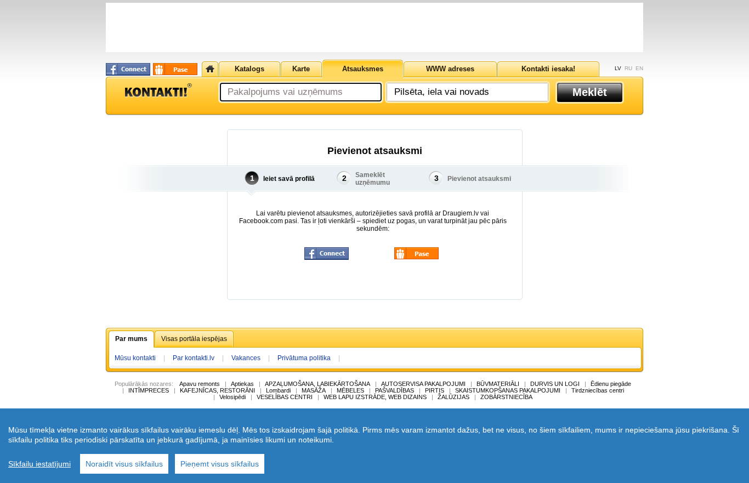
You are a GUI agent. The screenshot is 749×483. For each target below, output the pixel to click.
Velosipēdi (232, 397)
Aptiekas (242, 383)
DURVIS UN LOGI (555, 383)
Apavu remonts (199, 383)
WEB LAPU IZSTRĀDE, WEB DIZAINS (375, 397)
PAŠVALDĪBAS (394, 390)
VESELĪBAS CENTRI (285, 397)
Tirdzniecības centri (597, 390)
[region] (374, 445)
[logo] (158, 90)
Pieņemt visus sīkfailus (219, 463)
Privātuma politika (304, 358)
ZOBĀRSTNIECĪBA (506, 397)
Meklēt (589, 92)
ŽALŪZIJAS (453, 397)
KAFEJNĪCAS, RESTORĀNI (217, 390)
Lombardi (278, 390)
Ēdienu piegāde (611, 383)
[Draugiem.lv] (175, 69)
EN (639, 68)
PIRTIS (434, 390)
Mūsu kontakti (135, 358)
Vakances (245, 358)
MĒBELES (350, 390)
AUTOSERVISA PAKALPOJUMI (423, 383)
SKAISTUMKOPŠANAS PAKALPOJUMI (507, 390)
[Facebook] (128, 69)
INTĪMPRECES (148, 390)
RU (628, 68)
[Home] (210, 69)
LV (618, 68)
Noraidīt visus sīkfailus (124, 463)
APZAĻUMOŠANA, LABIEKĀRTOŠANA (317, 383)
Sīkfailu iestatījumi (39, 463)
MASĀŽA (314, 390)
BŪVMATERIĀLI (497, 383)
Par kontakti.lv (193, 358)
